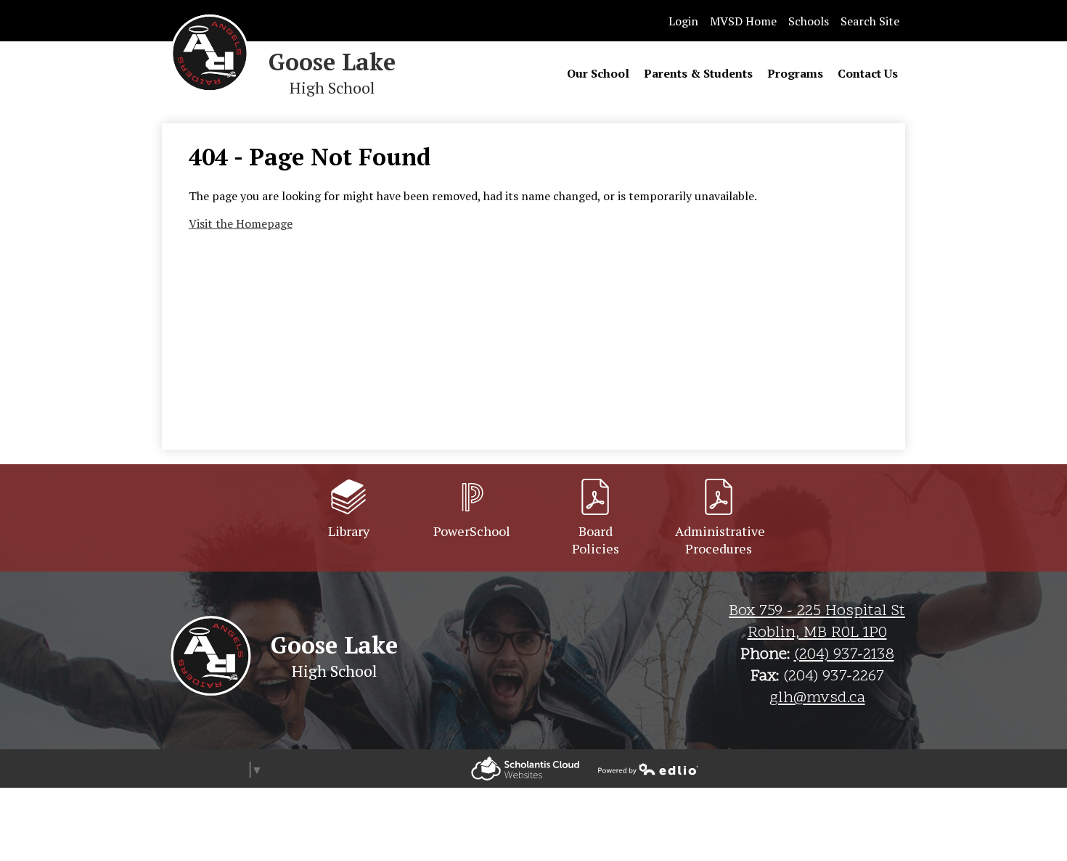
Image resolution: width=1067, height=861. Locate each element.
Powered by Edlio (525, 768)
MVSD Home (743, 21)
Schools (808, 21)
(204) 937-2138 (844, 655)
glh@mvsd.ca (817, 698)
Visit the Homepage (241, 223)
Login (683, 21)
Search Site (870, 21)
